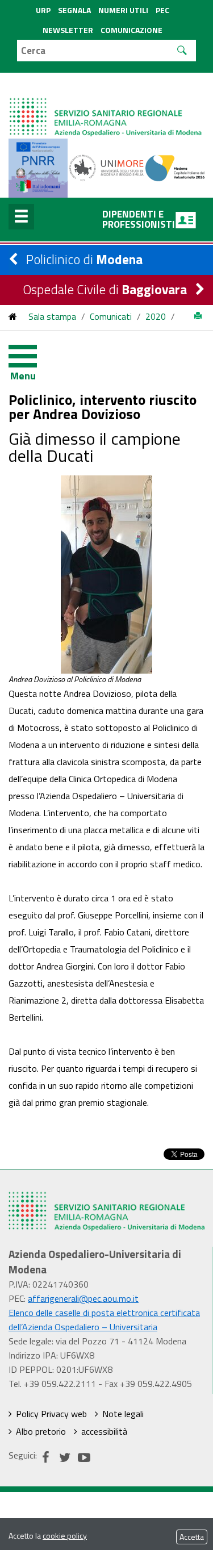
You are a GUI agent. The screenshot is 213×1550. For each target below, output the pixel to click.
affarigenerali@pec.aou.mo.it (83, 1298)
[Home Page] (106, 106)
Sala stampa (52, 316)
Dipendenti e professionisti (138, 219)
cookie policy (65, 1535)
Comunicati (111, 316)
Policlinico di (84, 259)
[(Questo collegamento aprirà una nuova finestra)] (106, 167)
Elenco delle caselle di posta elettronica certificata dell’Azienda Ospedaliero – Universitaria (104, 1320)
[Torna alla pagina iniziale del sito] (13, 316)
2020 (155, 316)
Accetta (192, 1537)
